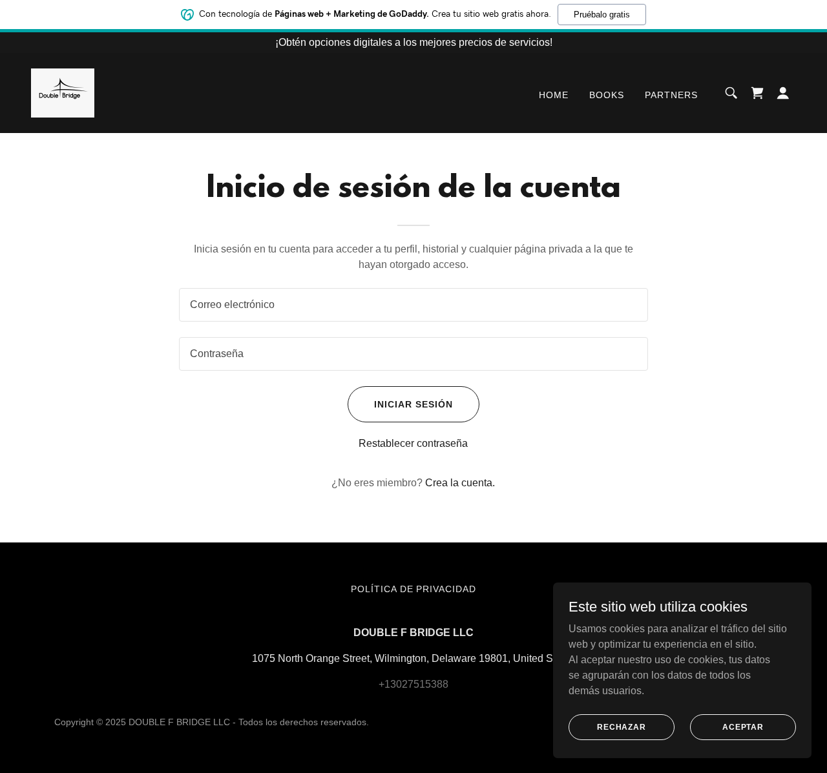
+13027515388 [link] (413, 684)
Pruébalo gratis (602, 14)
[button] (783, 93)
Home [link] (554, 95)
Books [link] (606, 95)
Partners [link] (671, 95)
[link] (62, 92)
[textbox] (413, 305)
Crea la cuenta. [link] (460, 482)
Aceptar (743, 726)
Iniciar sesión (413, 404)
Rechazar (621, 726)
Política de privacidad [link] (414, 589)
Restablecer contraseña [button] (413, 443)
